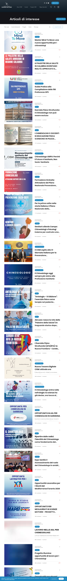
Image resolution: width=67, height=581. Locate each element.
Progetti (24, 27)
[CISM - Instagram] (46, 3)
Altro (42, 27)
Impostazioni (54, 578)
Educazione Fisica (39, 83)
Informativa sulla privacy (10, 579)
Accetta (61, 578)
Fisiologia (36, 27)
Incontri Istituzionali (16, 27)
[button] (58, 7)
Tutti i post (6, 27)
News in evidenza (39, 153)
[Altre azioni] (60, 33)
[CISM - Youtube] (48, 3)
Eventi (30, 27)
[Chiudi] (65, 579)
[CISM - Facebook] (44, 3)
